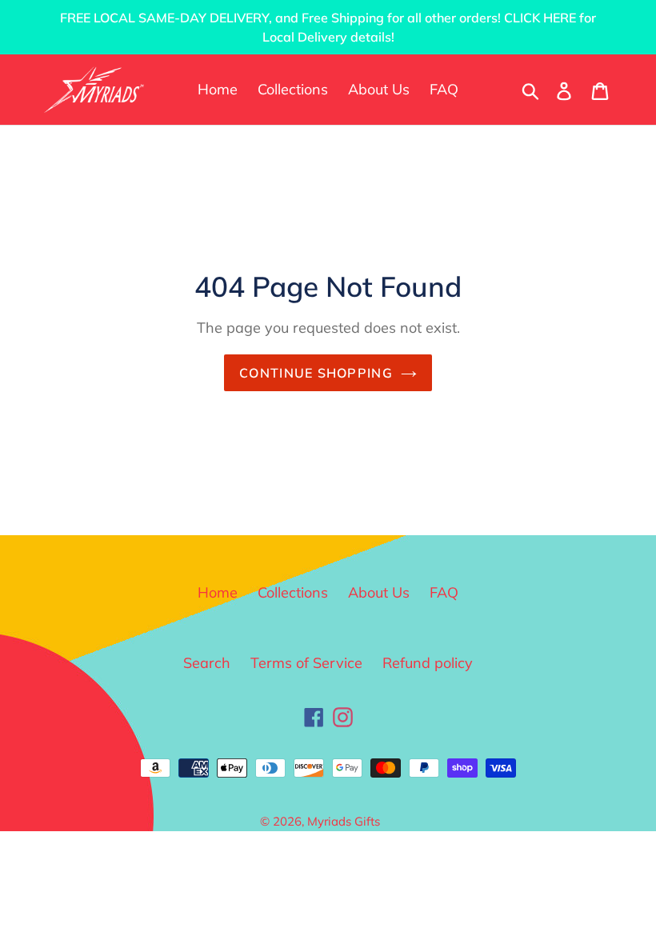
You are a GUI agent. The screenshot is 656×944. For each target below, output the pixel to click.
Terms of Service (306, 663)
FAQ (444, 592)
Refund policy (427, 663)
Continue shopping (316, 373)
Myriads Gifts (343, 821)
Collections (293, 592)
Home (218, 592)
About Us (379, 592)
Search (206, 663)
